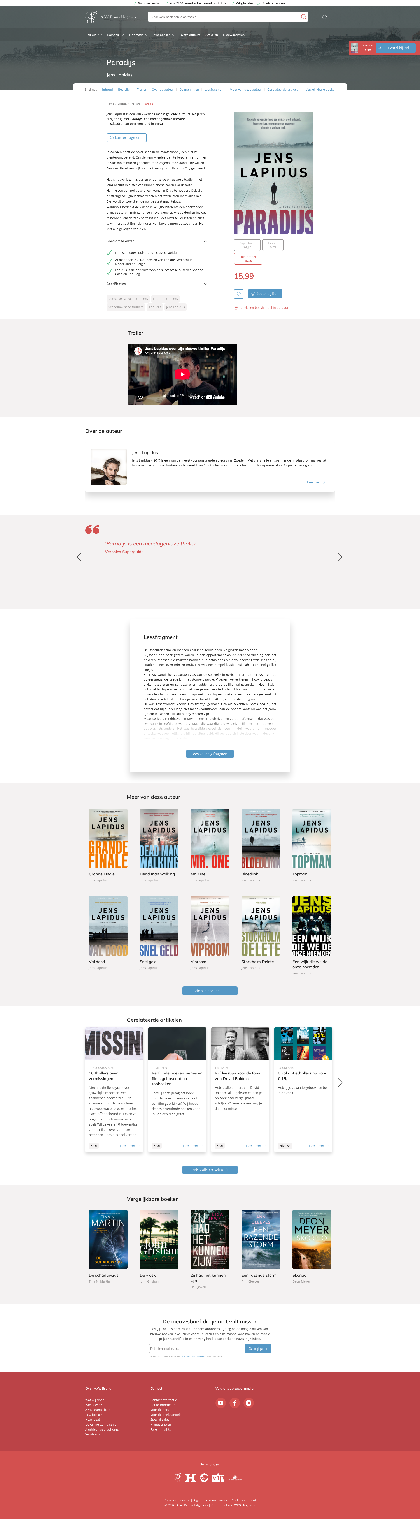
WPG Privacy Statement (193, 1356)
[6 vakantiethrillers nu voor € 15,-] (303, 1089)
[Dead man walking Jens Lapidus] (159, 845)
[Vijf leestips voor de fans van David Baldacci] (240, 1089)
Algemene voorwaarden (210, 1500)
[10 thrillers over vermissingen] (114, 1089)
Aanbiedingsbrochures (102, 1429)
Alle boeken (162, 35)
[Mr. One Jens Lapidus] (210, 845)
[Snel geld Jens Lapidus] (159, 933)
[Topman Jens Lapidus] (312, 845)
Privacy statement (177, 1500)
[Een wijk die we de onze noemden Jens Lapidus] (312, 935)
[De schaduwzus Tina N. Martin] (108, 1247)
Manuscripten (160, 1424)
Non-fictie (136, 35)
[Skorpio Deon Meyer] (312, 1247)
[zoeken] (304, 17)
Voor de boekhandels (165, 1415)
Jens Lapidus (175, 307)
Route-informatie (162, 1405)
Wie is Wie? (93, 1405)
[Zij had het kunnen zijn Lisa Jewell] (210, 1249)
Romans (113, 35)
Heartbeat (92, 1419)
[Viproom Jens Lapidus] (210, 933)
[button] (340, 557)
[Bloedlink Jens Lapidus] (261, 845)
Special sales (159, 1419)
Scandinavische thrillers (126, 307)
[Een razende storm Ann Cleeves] (261, 1247)
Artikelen (211, 35)
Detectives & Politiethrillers (128, 298)
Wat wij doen (94, 1400)
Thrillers (90, 35)
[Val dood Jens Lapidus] (108, 933)
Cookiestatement (244, 1500)
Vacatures (92, 1434)
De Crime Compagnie (100, 1424)
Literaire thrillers (165, 298)
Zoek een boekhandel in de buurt (265, 307)
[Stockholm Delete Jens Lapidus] (261, 933)
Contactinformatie (163, 1400)
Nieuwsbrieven (234, 35)
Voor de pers (159, 1410)
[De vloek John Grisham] (159, 1247)
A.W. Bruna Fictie (97, 1410)
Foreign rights (160, 1429)
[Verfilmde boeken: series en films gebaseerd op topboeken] (177, 1089)
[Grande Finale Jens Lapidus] (108, 845)
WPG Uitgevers (245, 1505)
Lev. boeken (94, 1415)
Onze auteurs (190, 35)
